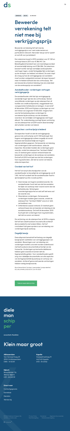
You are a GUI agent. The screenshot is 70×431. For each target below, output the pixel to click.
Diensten (7, 396)
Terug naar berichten (25, 283)
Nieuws (25, 15)
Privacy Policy (33, 416)
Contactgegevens (10, 389)
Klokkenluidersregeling (48, 418)
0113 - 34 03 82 (41, 362)
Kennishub (18, 15)
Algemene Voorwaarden (57, 416)
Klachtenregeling (33, 418)
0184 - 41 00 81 (9, 362)
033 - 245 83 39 (9, 377)
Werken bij (8, 400)
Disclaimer (43, 416)
